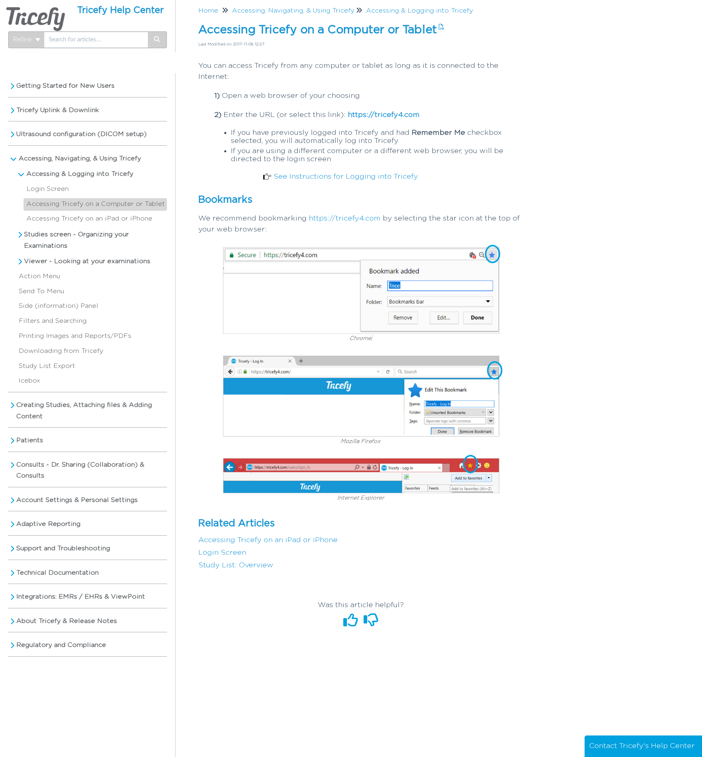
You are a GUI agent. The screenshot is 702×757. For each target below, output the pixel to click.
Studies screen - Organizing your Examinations (76, 240)
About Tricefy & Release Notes (66, 621)
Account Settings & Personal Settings (77, 500)
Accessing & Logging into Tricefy (79, 174)
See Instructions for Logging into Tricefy (345, 176)
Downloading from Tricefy (61, 351)
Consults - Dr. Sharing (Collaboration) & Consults (80, 470)
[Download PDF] (440, 27)
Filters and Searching (53, 321)
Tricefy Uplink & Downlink (57, 110)
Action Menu (39, 276)
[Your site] (35, 11)
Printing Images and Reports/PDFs (75, 336)
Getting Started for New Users (65, 85)
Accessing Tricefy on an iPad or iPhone (89, 218)
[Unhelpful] (371, 623)
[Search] (157, 39)
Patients (29, 440)
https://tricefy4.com (384, 115)
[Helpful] (352, 623)
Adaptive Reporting (48, 524)
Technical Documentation (57, 572)
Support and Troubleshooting (63, 548)
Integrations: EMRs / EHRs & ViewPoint (80, 596)
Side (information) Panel (58, 306)
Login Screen (47, 189)
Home (208, 10)
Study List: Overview (235, 565)
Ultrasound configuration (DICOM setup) (81, 134)
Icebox (29, 380)
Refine (23, 40)
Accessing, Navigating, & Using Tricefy (80, 158)
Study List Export (47, 366)
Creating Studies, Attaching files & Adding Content (84, 411)
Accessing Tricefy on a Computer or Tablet (95, 204)
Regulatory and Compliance (61, 645)
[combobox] (96, 39)
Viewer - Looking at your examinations (87, 261)
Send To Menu (41, 291)
